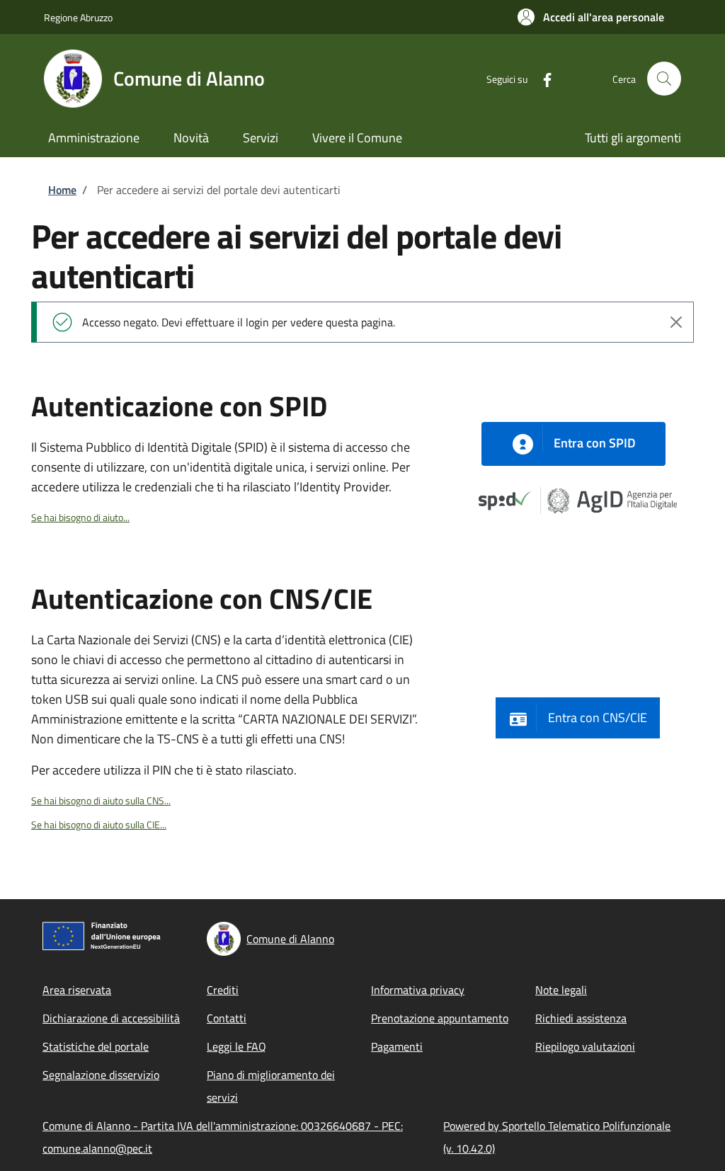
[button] (591, 17)
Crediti (223, 989)
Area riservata (76, 989)
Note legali (561, 989)
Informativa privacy (417, 989)
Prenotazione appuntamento (439, 1018)
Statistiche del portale (95, 1046)
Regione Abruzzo (78, 17)
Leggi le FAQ (236, 1046)
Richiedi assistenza (581, 1018)
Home (62, 189)
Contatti (226, 1018)
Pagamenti (397, 1046)
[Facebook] (541, 78)
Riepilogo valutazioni (585, 1046)
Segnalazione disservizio (100, 1074)
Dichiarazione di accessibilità (111, 1018)
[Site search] (664, 79)
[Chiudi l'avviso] (676, 322)
